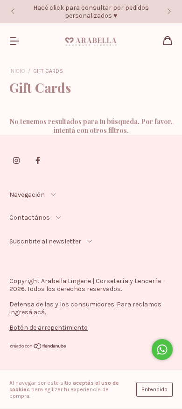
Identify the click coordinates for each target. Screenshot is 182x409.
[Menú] (14, 41)
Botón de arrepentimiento (48, 328)
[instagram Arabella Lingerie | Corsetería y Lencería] (16, 160)
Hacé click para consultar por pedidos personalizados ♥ (91, 12)
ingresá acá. (27, 312)
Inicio (17, 71)
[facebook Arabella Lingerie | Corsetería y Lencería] (38, 160)
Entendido (154, 389)
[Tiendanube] (38, 347)
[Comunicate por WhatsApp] (162, 349)
